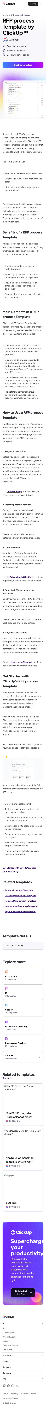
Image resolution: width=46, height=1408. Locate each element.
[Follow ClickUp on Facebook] (8, 1385)
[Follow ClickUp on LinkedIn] (4, 1385)
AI (3, 1323)
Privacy (24, 1394)
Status (5, 1394)
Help (5, 1379)
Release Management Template (20, 901)
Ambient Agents (9, 1337)
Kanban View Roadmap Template (21, 906)
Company (7, 1373)
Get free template (23, 65)
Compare (7, 1367)
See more (7, 1078)
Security (14, 1394)
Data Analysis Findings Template (20, 895)
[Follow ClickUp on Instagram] (12, 1385)
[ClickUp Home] (9, 4)
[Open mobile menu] (41, 4)
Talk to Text (8, 1349)
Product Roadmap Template (19, 890)
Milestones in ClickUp (20, 662)
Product (6, 1361)
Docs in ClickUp (14, 491)
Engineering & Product (21, 15)
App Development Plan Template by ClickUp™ (20, 1159)
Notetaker (7, 1341)
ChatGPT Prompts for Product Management (19, 1114)
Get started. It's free (21, 1292)
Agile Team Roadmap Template (20, 911)
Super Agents (8, 1333)
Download (7, 1355)
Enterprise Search (10, 1345)
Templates (6, 15)
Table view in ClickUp (20, 577)
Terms (33, 1394)
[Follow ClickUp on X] (16, 1385)
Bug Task (11, 1202)
